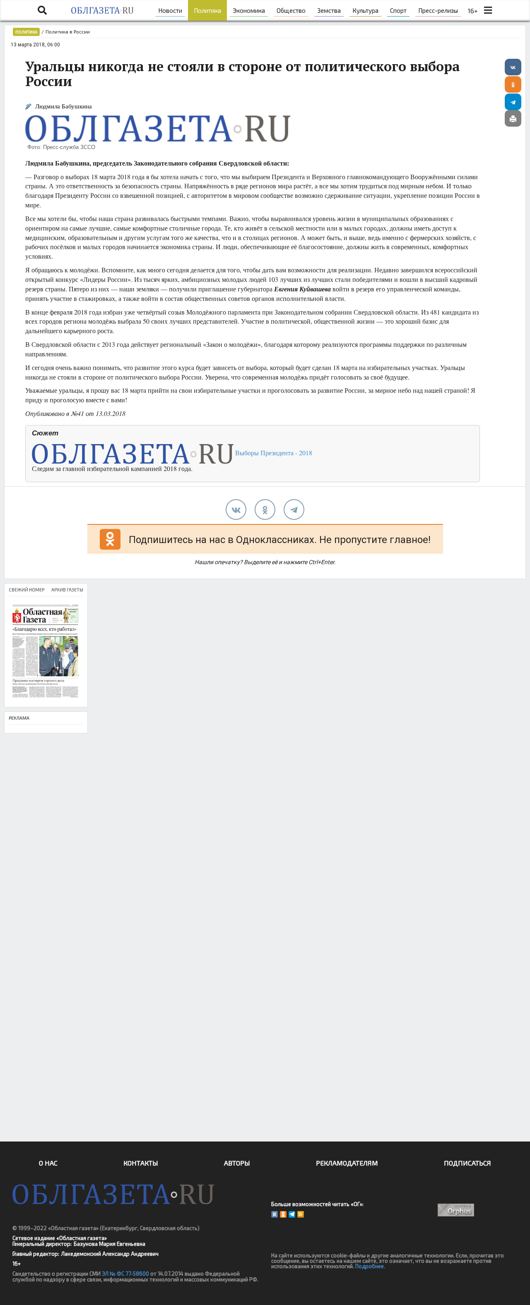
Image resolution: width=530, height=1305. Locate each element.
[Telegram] (513, 102)
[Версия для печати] (513, 118)
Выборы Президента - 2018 (273, 452)
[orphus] (456, 1210)
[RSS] (300, 1214)
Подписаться (467, 1163)
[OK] (283, 1214)
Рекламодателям (347, 1163)
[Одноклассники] (513, 84)
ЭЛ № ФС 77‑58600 (125, 1273)
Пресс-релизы (438, 10)
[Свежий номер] (46, 652)
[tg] (294, 509)
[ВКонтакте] (513, 67)
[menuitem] (170, 10)
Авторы (237, 1163)
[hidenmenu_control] (488, 10)
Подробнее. (370, 1266)
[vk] (236, 509)
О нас (48, 1163)
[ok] (265, 509)
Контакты (140, 1163)
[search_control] (42, 10)
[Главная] (102, 10)
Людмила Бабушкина (63, 106)
